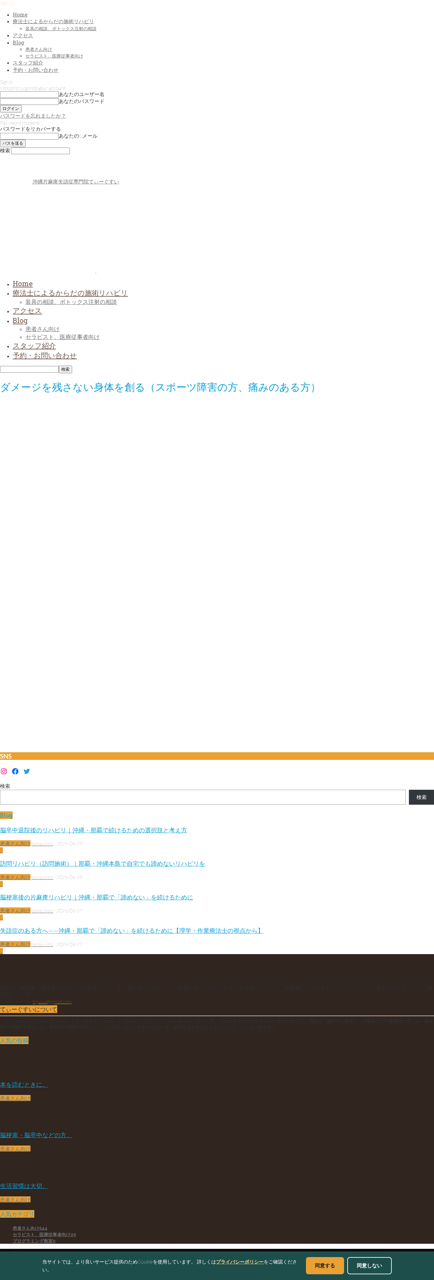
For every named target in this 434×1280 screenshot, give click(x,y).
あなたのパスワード (82, 101)
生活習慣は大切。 (24, 1186)
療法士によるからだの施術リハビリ (53, 21)
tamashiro (42, 843)
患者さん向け (38, 49)
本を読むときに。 (24, 1084)
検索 (5, 786)
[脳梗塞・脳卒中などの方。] (16, 1122)
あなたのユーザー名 (82, 94)
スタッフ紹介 (28, 62)
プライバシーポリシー (240, 1262)
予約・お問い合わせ (35, 69)
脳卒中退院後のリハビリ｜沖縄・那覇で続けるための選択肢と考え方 (93, 830)
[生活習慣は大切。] (16, 1173)
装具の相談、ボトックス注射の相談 (61, 28)
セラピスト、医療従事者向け (54, 56)
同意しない (369, 1265)
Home (20, 14)
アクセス (23, 35)
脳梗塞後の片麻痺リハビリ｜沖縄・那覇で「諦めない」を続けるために (96, 897)
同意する (325, 1265)
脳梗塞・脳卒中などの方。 (36, 1135)
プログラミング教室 (34, 1240)
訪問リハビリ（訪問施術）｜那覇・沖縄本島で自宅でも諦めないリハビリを (102, 863)
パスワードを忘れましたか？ (33, 116)
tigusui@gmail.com (52, 1001)
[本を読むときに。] (16, 1071)
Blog (18, 42)
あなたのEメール (78, 136)
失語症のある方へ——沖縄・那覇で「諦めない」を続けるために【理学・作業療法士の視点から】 (132, 930)
